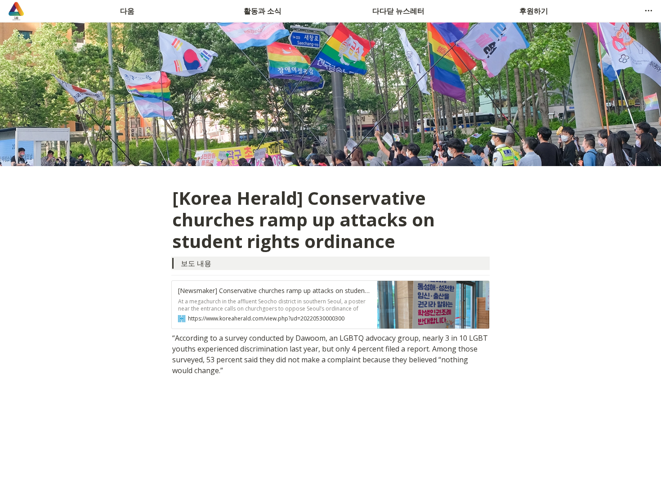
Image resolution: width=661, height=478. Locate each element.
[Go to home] (16, 11)
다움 (127, 11)
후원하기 (533, 11)
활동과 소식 (262, 11)
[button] (648, 11)
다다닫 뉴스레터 (398, 11)
